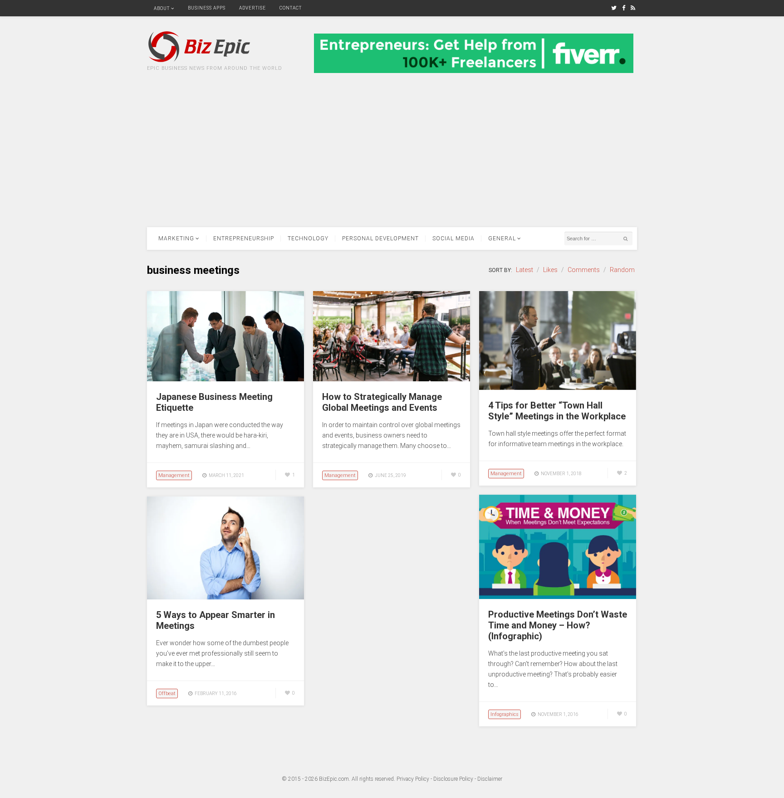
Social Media (453, 238)
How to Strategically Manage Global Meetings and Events (382, 402)
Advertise (252, 7)
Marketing (176, 238)
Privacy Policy (413, 779)
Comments (584, 269)
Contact (290, 7)
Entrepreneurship (243, 238)
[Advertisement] (392, 159)
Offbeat (167, 693)
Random (622, 269)
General (502, 238)
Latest (524, 269)
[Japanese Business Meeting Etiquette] (225, 379)
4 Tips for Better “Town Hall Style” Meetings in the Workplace (557, 411)
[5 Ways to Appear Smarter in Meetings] (225, 597)
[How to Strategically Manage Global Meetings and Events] (391, 379)
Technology (308, 238)
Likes (550, 269)
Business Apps (206, 7)
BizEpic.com (334, 779)
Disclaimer (489, 779)
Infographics (504, 714)
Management (174, 475)
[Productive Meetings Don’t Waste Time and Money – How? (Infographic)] (557, 596)
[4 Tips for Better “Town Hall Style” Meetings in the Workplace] (557, 387)
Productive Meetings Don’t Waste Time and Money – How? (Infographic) (557, 625)
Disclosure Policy (453, 779)
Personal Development (380, 238)
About (162, 8)
